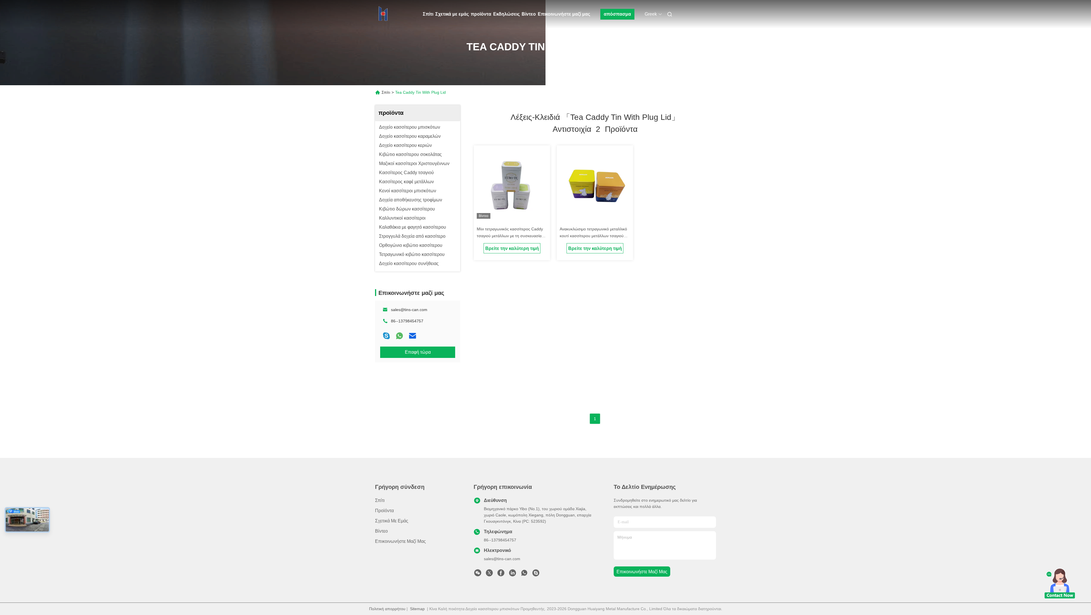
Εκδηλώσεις (506, 14)
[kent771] (536, 574)
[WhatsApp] (399, 335)
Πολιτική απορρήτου (387, 608)
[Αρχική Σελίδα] (383, 14)
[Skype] (386, 335)
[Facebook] (501, 574)
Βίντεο (529, 14)
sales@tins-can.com (409, 309)
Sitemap (417, 608)
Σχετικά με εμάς (452, 14)
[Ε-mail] (412, 335)
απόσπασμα (617, 14)
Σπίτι (428, 14)
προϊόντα (481, 14)
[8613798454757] (524, 574)
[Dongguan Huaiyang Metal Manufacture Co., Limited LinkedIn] (513, 574)
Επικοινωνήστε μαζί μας (564, 14)
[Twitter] (489, 574)
